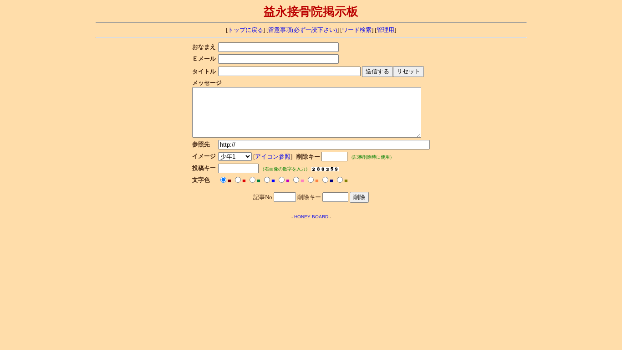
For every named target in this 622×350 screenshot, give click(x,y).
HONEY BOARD (311, 216)
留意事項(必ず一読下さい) (302, 30)
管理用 (385, 30)
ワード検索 (357, 30)
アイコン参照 (273, 157)
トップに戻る (245, 30)
